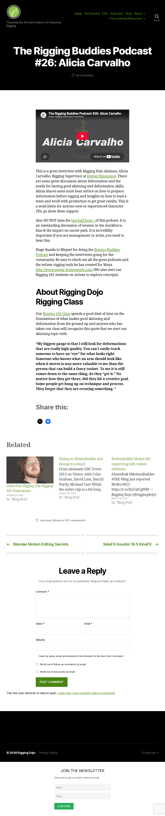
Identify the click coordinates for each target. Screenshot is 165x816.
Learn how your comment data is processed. (86, 693)
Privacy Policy (48, 752)
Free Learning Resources (125, 18)
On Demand (92, 13)
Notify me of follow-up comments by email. (63, 664)
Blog (128, 13)
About (138, 13)
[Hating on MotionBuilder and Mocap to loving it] (82, 480)
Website (40, 639)
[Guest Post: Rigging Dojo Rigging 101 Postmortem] (29, 469)
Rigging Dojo (26, 752)
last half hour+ (83, 220)
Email (88, 623)
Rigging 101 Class (56, 314)
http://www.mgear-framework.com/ (64, 270)
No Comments (84, 75)
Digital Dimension (101, 176)
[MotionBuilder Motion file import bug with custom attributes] (135, 480)
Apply (78, 13)
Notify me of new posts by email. (57, 671)
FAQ (105, 13)
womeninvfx (78, 520)
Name (40, 623)
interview (45, 520)
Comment (42, 591)
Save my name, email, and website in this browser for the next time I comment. (81, 656)
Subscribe (116, 13)
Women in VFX (61, 520)
